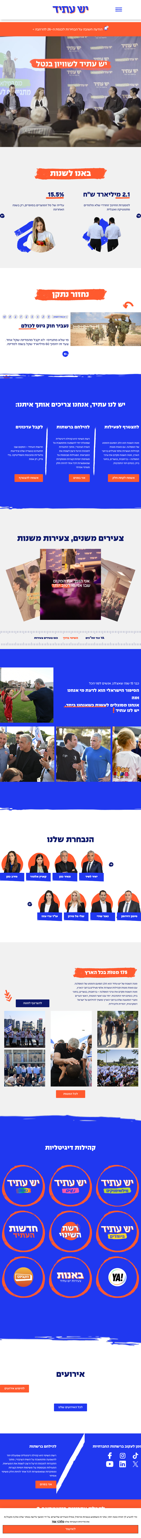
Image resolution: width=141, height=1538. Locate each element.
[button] (2, 216)
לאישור (70, 1529)
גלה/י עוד (58, 1521)
